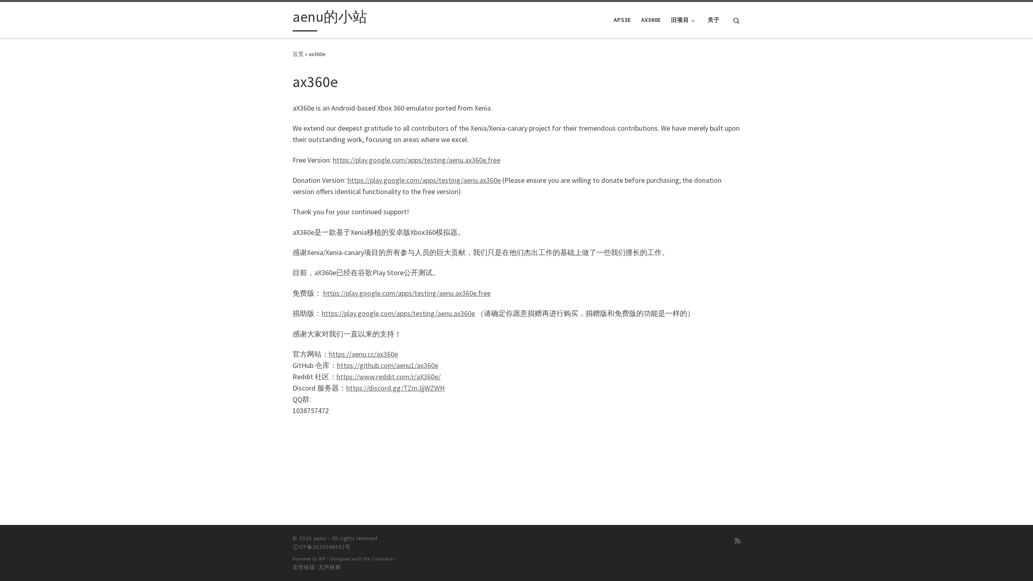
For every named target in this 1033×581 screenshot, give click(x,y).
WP (322, 559)
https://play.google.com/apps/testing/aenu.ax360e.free (416, 160)
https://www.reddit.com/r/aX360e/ (389, 376)
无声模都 (329, 567)
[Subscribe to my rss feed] (737, 541)
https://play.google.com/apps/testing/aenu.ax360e (424, 180)
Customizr (383, 559)
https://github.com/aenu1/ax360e (387, 365)
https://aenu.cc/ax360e (363, 354)
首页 (298, 54)
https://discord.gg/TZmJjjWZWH (395, 388)
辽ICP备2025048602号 (322, 546)
